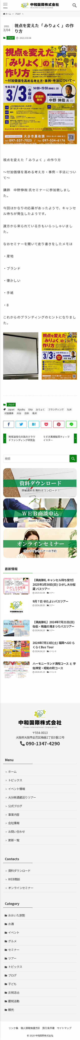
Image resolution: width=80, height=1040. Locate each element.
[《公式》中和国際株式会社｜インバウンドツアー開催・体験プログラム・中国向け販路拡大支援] (40, 5)
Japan (11, 409)
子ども (12, 984)
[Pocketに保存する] (46, 424)
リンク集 (13, 1028)
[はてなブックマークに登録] (33, 424)
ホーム (12, 771)
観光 (11, 1009)
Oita (30, 409)
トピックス (15, 780)
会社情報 (13, 823)
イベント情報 (16, 789)
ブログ (10, 37)
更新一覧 (13, 840)
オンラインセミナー (20, 888)
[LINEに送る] (71, 424)
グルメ (12, 941)
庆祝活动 (13, 992)
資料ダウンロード (19, 870)
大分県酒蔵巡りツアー (22, 797)
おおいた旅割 (16, 915)
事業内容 (13, 814)
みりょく (40, 409)
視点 (34, 413)
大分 (19, 413)
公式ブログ (15, 806)
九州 (69, 409)
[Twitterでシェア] (21, 424)
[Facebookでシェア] (8, 424)
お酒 (11, 924)
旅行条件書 (48, 1028)
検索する (73, 458)
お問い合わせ (16, 831)
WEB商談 (14, 879)
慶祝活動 (13, 1001)
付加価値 (8, 413)
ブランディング (56, 409)
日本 (27, 413)
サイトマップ (64, 1028)
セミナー (13, 949)
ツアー (12, 958)
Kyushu (21, 409)
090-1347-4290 (43, 743)
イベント (13, 932)
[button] (74, 5)
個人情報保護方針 (30, 1028)
